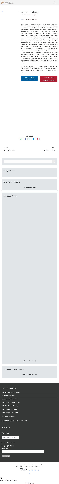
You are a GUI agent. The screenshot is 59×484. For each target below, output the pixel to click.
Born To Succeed (29, 315)
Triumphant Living (29, 355)
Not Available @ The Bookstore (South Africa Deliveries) (49, 79)
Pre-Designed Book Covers (10, 412)
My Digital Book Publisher (10, 399)
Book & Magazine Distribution (11, 402)
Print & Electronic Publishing (11, 392)
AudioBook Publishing (9, 395)
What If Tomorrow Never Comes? (29, 278)
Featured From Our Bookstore (14, 421)
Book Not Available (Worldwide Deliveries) (29, 78)
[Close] (1, 478)
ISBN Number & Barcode (10, 409)
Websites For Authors (9, 416)
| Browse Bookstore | (30, 187)
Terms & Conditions (19, 466)
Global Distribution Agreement (38, 466)
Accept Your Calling (29, 233)
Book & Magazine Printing (10, 406)
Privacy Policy (27, 466)
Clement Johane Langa (29, 15)
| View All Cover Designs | (29, 374)
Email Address (6, 449)
